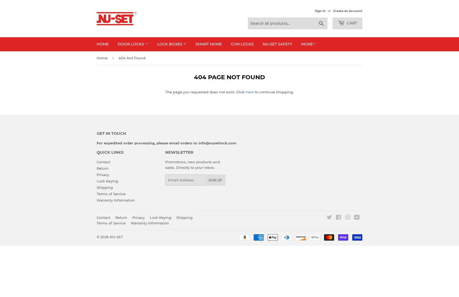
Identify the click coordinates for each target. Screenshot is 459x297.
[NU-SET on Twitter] (329, 218)
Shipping (105, 187)
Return (103, 168)
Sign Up (215, 180)
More (307, 44)
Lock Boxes (170, 44)
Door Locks (131, 44)
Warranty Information (116, 200)
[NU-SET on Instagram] (347, 218)
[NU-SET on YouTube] (357, 218)
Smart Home (209, 44)
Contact (103, 162)
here (250, 92)
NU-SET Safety (277, 44)
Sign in (320, 11)
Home (103, 44)
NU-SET (116, 237)
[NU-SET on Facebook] (338, 218)
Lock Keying (107, 181)
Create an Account (347, 11)
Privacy (103, 175)
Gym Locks (242, 44)
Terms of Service (111, 194)
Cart (351, 23)
